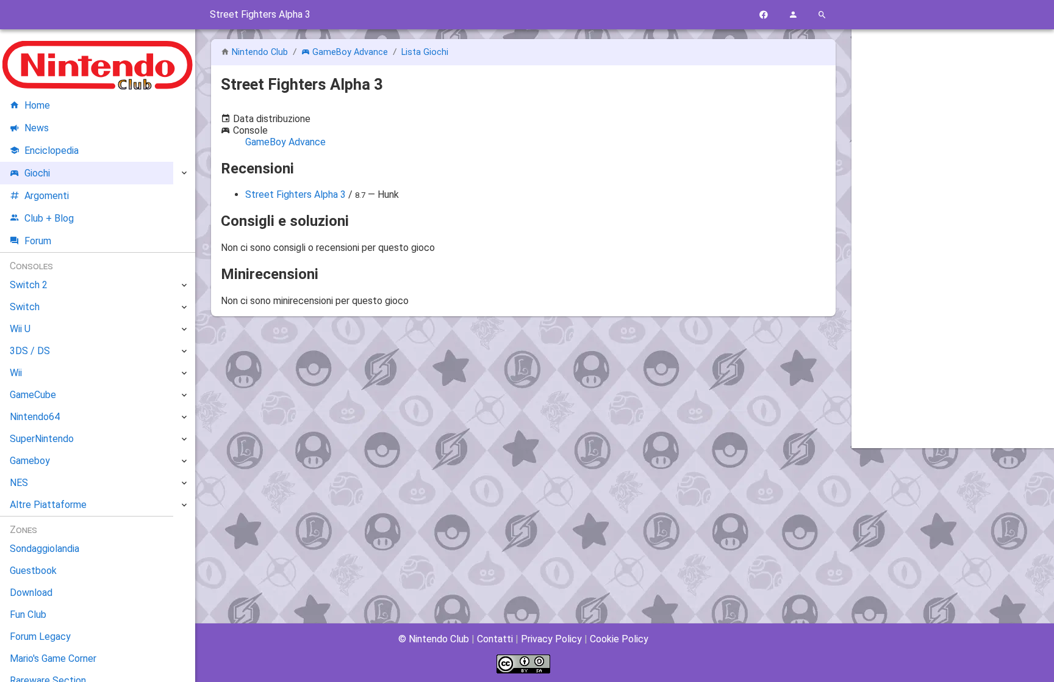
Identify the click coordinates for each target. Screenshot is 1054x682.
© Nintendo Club (433, 639)
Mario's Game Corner (53, 658)
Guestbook (33, 570)
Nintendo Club (260, 52)
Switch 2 (29, 285)
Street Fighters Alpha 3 (295, 194)
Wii (16, 373)
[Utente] (793, 15)
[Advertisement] (952, 224)
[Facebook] (763, 15)
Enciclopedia (51, 150)
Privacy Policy (551, 639)
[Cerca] (822, 15)
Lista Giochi (424, 52)
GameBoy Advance (350, 52)
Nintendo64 (35, 417)
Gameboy (30, 460)
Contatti (495, 639)
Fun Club (28, 614)
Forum (37, 241)
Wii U (20, 329)
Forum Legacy (40, 636)
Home (37, 105)
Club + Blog (49, 218)
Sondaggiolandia (44, 548)
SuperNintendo (42, 438)
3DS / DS (30, 351)
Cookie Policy (619, 639)
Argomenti (46, 195)
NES (19, 482)
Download (31, 592)
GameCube (33, 395)
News (36, 128)
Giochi (37, 173)
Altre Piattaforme (48, 504)
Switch (25, 307)
